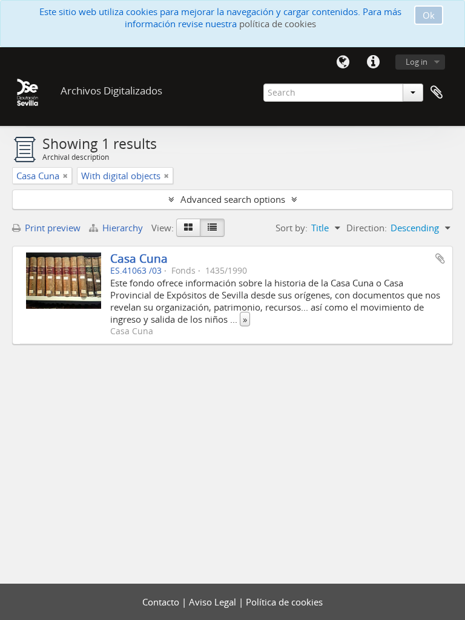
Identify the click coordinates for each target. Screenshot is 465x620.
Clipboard (436, 93)
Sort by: (291, 228)
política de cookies (277, 24)
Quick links (373, 62)
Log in (416, 61)
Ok (429, 15)
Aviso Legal (214, 602)
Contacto (162, 602)
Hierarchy (122, 228)
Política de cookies (284, 602)
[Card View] (188, 228)
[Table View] (212, 228)
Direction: (366, 228)
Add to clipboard (440, 258)
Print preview (51, 228)
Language (343, 62)
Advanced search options (232, 199)
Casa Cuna (139, 258)
